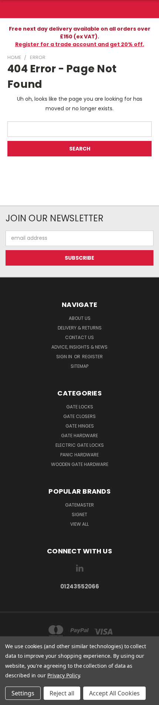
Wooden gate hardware (79, 464)
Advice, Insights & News (79, 347)
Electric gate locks (79, 445)
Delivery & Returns (80, 328)
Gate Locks (79, 407)
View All (79, 524)
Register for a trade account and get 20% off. (79, 44)
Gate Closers (79, 416)
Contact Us (79, 337)
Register (92, 356)
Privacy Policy (63, 675)
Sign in (64, 356)
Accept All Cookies (114, 693)
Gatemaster (79, 505)
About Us (80, 318)
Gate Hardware (79, 435)
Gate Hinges (79, 426)
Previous (11, 698)
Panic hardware (79, 455)
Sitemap (79, 366)
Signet (79, 514)
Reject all (62, 693)
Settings (22, 693)
